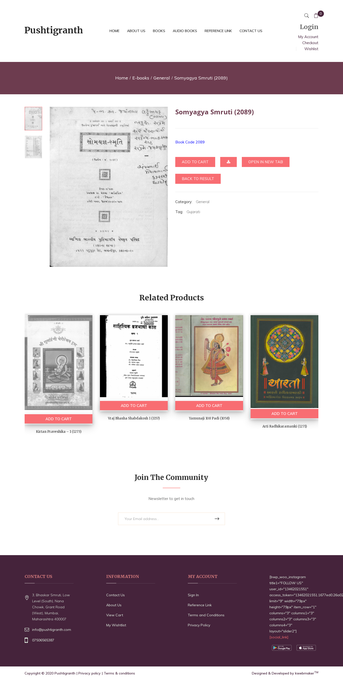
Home (121, 78)
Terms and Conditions (206, 615)
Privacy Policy (199, 625)
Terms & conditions (119, 673)
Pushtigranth (64, 673)
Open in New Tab (265, 161)
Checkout (310, 42)
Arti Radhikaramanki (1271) (284, 426)
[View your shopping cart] (316, 16)
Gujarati (193, 211)
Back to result (198, 178)
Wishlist (311, 48)
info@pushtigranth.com (51, 629)
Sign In (193, 595)
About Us (114, 605)
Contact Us (115, 595)
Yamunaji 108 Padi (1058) (209, 418)
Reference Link (200, 605)
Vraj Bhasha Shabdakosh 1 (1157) (134, 418)
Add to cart (195, 161)
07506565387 (43, 640)
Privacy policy (89, 673)
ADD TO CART (58, 418)
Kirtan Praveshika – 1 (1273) (58, 432)
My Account (308, 36)
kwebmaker (306, 673)
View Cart (114, 615)
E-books (140, 78)
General (161, 78)
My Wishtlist (116, 625)
